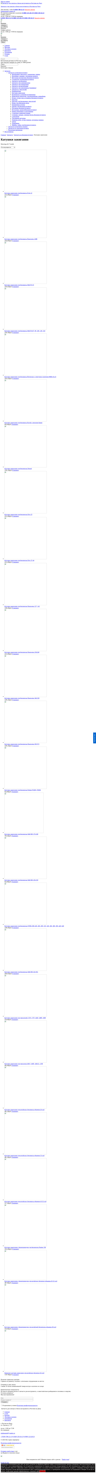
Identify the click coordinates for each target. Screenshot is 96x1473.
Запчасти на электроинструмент (18, 128)
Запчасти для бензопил (19, 81)
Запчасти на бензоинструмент (17, 72)
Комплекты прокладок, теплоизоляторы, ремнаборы (28, 96)
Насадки (14, 99)
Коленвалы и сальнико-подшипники (23, 94)
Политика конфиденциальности (11, 1443)
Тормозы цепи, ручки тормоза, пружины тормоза (28, 120)
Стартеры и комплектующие (21, 113)
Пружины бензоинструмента (21, 108)
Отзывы (7, 54)
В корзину (15, 195)
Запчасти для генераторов (20, 84)
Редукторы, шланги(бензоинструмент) (24, 110)
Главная (7, 45)
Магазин (7, 47)
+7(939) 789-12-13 (6, 1436)
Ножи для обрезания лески (20, 103)
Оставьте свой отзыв (7, 1451)
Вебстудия (65, 1459)
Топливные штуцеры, (19, 118)
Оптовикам (8, 52)
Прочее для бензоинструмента (21, 106)
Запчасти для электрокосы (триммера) (24, 88)
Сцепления (15, 116)
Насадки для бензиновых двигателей (24, 101)
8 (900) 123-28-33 (29, 1436)
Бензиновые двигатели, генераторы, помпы (26, 74)
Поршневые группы (18, 105)
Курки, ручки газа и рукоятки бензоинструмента (27, 98)
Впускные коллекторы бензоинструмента (25, 78)
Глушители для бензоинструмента (23, 79)
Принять (42, 1471)
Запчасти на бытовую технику (18, 126)
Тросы (14, 121)
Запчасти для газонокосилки (21, 83)
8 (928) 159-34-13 (17, 1436)
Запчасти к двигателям (19, 89)
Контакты (7, 50)
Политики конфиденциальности (27, 1405)
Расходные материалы (15, 130)
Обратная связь (94, 738)
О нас (6, 55)
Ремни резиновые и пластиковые (22, 111)
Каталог (7, 1415)
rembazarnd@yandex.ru (8, 11)
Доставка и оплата (10, 49)
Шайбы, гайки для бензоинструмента (24, 125)
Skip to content (5, 1)
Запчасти (7, 71)
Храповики (15, 123)
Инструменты (8, 132)
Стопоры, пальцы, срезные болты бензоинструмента (29, 115)
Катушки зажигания (18, 93)
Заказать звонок (30, 9)
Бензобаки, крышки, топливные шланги (25, 76)
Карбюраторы (16, 91)
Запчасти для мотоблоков (20, 86)
